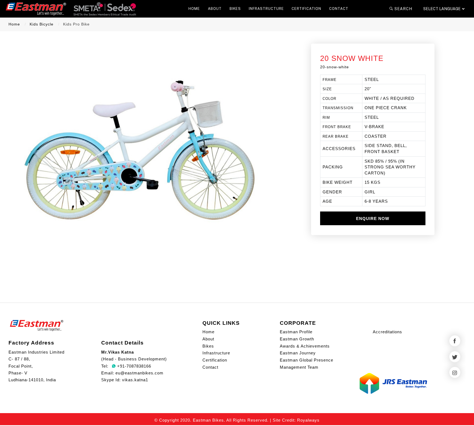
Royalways (308, 420)
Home (14, 24)
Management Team (299, 367)
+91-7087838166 (133, 366)
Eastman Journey (298, 353)
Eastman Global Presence (306, 360)
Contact (210, 367)
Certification (214, 360)
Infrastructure (216, 353)
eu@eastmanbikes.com (139, 373)
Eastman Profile (296, 331)
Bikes (208, 346)
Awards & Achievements (305, 346)
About (208, 339)
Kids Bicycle (41, 24)
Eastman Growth (297, 339)
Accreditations (387, 331)
